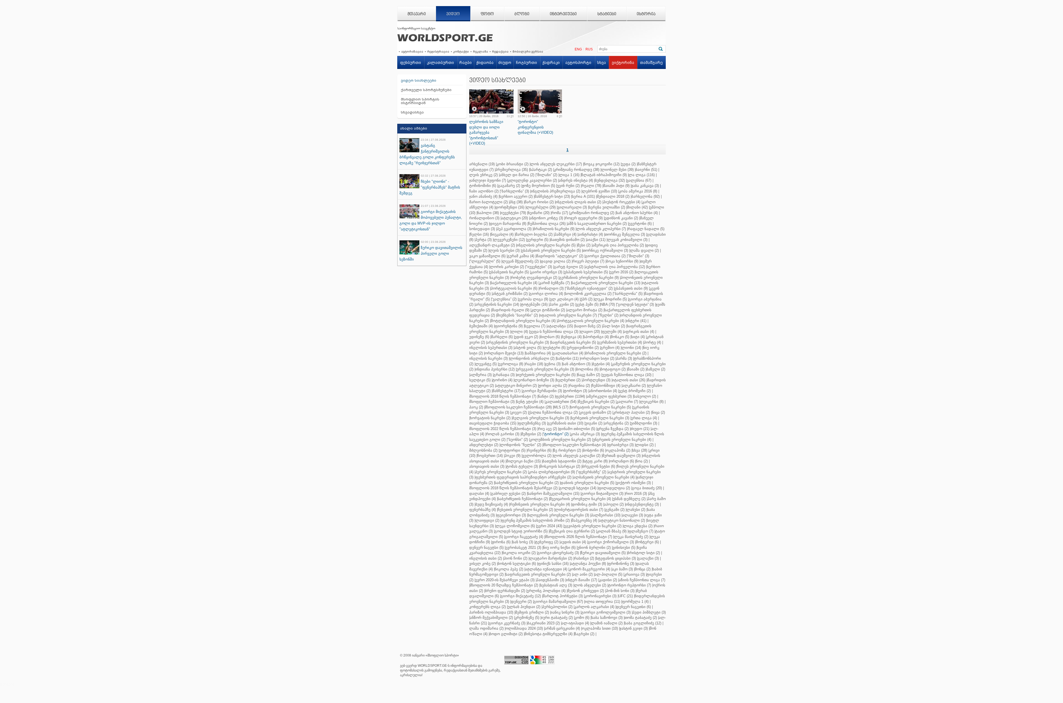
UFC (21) (625, 596)
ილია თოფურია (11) (602, 601)
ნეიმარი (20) (538, 213)
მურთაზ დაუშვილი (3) (621, 456)
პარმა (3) (624, 358)
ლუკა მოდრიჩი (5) (610, 299)
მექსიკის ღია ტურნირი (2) (572, 531)
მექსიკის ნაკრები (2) (596, 402)
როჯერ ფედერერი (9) (584, 218)
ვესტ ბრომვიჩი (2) (635, 391)
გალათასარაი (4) (568, 353)
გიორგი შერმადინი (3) (542, 391)
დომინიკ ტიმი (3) (587, 504)
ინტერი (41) (636, 321)
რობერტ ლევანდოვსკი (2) (534, 277)
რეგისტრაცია (438, 51)
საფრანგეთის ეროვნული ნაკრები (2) (538, 574)
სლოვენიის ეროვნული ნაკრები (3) (558, 515)
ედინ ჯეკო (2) (526, 337)
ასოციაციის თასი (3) (486, 466)
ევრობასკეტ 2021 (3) (523, 547)
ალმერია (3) (481, 375)
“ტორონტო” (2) (556, 434)
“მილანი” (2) (546, 175)
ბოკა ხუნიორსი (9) (622, 261)
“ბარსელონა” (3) (514, 191)
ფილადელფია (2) (614, 488)
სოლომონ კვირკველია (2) (588, 294)
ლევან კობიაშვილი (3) (627, 240)
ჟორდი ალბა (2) (553, 385)
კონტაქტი (461, 51)
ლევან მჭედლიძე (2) (520, 261)
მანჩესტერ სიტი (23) (552, 196)
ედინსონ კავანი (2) (621, 218)
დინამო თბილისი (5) (577, 429)
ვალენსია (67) (639, 180)
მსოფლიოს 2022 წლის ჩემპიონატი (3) (502, 429)
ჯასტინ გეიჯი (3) (634, 628)
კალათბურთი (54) (560, 402)
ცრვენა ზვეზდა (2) (613, 429)
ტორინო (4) (502, 380)
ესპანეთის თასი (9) (631, 288)
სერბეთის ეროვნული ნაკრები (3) (600, 418)
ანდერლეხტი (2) (483, 445)
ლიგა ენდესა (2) (637, 526)
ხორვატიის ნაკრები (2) (490, 418)
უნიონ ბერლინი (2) (594, 547)
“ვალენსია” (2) (504, 299)
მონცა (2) (643, 569)
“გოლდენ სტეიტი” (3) (635, 304)
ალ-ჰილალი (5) (608, 574)
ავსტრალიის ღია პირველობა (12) (615, 267)
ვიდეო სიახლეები (418, 80)
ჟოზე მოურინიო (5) (538, 186)
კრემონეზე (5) (527, 618)
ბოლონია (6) (587, 369)
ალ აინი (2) (583, 574)
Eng (578, 49)
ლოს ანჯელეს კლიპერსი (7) (601, 229)
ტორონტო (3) (575, 391)
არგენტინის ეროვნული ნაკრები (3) (518, 342)
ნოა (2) (642, 461)
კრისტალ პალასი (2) (631, 412)
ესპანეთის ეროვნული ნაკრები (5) (551, 250)
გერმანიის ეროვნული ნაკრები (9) (589, 277)
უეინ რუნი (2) (568, 186)
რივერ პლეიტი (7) (588, 261)
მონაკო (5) (620, 337)
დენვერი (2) (521, 601)
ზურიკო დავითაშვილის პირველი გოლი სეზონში (430, 253)
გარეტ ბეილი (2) (568, 267)
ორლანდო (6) (622, 461)
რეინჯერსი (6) (539, 450)
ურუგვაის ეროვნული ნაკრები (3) (545, 369)
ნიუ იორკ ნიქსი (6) (559, 547)
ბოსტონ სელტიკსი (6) (517, 564)
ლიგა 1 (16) (569, 175)
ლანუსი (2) (635, 510)
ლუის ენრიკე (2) (483, 175)
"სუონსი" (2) (517, 439)
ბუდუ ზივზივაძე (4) (491, 504)
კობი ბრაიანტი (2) (512, 164)
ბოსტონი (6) (593, 450)
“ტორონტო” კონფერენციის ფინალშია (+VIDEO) (535, 127)
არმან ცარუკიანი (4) (562, 628)
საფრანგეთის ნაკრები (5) (573, 342)
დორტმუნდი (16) (509, 207)
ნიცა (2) (658, 412)
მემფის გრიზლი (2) (532, 612)
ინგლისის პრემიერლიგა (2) (555, 191)
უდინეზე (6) (479, 337)
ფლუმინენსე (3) (532, 423)
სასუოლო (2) (645, 396)
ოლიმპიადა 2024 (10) (524, 628)
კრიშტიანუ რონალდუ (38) (576, 170)
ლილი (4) (519, 331)
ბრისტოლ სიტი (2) (644, 553)
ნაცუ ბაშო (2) (588, 375)
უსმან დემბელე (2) (629, 499)
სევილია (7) (535, 326)
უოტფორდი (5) (512, 450)
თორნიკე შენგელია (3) (625, 234)
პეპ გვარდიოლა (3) (514, 229)
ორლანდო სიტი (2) (597, 358)
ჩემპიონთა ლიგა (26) (547, 224)
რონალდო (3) (551, 288)
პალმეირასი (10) (605, 515)
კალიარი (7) (627, 402)
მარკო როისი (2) (539, 202)
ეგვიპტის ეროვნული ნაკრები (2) (592, 526)
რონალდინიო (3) (484, 218)
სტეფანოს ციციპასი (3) (616, 558)
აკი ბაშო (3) (622, 569)
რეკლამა (480, 51)
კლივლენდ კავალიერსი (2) (532, 180)
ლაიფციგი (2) (487, 520)
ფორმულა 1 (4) (635, 601)
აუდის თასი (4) (573, 542)
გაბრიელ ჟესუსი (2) (508, 493)
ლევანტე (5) (486, 364)
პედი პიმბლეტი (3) (649, 612)
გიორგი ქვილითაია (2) (605, 256)
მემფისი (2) (531, 434)
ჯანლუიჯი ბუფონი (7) (487, 180)
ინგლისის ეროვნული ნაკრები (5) (546, 245)
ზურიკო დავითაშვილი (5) (603, 553)
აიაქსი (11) (596, 240)
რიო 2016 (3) (636, 493)
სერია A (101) (583, 196)
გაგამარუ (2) (509, 186)
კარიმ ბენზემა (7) (554, 283)
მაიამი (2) (636, 369)
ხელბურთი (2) (568, 380)
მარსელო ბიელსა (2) (534, 234)
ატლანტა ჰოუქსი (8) (588, 564)
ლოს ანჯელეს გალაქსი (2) (576, 456)
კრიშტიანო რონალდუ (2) (592, 213)
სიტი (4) (638, 337)
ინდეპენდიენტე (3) (642, 504)
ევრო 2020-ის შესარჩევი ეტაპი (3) (505, 580)
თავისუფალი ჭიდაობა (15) (492, 423)
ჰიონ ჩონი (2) (515, 558)
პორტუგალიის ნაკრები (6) (514, 288)
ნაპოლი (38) (488, 213)
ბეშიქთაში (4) (481, 326)
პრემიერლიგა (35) (512, 170)
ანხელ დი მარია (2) (517, 175)
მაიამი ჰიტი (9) (616, 186)
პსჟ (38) (516, 202)
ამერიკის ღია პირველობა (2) (618, 245)
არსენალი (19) (482, 164)
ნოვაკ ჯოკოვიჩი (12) (602, 164)
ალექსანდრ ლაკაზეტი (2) (492, 245)
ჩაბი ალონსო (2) (484, 191)
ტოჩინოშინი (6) (482, 186)
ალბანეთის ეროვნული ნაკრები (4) (603, 477)
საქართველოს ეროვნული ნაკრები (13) (606, 283)
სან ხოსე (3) (522, 542)
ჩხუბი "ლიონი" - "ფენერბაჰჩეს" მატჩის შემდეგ (429, 187)
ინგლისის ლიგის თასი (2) (578, 202)
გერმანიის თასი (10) (565, 423)
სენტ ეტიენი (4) (530, 402)
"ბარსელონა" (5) (628, 294)
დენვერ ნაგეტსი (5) (486, 547)
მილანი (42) (637, 207)
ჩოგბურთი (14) (490, 456)
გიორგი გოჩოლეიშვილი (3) (606, 612)
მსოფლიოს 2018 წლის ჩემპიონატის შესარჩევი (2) (513, 488)
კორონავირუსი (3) (600, 596)
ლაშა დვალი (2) (644, 250)
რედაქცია (500, 51)
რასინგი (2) (584, 558)
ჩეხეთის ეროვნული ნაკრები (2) (525, 510)
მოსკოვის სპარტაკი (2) (560, 466)
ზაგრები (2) (584, 634)
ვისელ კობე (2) (482, 564)
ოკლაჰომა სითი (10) (600, 628)
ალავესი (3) (632, 515)
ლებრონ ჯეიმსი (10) (599, 191)
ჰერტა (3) (483, 240)
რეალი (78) (591, 186)
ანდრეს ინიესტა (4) (576, 180)
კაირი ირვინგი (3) (546, 272)
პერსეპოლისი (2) (557, 607)
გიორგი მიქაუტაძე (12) (521, 596)
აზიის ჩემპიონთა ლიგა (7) (642, 580)
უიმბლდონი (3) (644, 423)
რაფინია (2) (579, 385)
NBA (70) (607, 304)
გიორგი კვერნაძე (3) (507, 623)
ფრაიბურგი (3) (621, 445)
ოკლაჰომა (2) (618, 450)
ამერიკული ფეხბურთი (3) (609, 396)
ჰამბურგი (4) (565, 234)
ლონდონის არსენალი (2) (532, 358)
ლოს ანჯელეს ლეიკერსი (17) (556, 164)
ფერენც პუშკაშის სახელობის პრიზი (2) (535, 520)
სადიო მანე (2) (588, 326)
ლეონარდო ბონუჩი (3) (534, 380)
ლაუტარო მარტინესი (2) (550, 558)
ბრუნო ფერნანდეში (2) (505, 591)
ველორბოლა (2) (536, 456)
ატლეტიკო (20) (514, 218)
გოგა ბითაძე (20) (647, 488)
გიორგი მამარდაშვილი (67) (558, 601)
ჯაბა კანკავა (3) (645, 186)
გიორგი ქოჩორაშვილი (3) (611, 542)
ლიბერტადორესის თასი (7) (579, 510)
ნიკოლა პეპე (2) (509, 569)
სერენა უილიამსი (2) (607, 207)
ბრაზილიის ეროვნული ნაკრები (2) (615, 353)
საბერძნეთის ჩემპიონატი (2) (523, 499)
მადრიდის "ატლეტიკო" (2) (559, 256)
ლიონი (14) (631, 348)
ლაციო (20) (590, 331)
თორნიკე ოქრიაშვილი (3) (605, 250)
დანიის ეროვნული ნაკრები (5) (587, 483)
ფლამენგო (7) (640, 531)
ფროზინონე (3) (621, 564)
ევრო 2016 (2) (621, 272)
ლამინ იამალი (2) (607, 623)
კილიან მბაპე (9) (611, 531)
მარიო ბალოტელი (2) (488, 202)
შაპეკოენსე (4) (584, 520)
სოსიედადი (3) (482, 229)
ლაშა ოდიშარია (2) (486, 628)
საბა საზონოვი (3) (607, 618)
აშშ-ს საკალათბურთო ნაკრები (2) (597, 224)
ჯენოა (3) (553, 364)
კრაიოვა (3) (634, 574)
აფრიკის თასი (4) (639, 331)
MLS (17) (561, 407)
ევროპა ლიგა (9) (533, 299)
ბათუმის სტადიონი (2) (562, 461)
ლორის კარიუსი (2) (507, 267)
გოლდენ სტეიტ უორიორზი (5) (521, 531)
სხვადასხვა (412, 112)
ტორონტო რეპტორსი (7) (629, 585)
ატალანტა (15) (560, 326)
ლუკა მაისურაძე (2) (631, 537)
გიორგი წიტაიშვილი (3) (602, 493)
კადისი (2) (608, 580)
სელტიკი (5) (480, 380)
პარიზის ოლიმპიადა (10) (491, 612)
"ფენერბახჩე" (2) (591, 472)
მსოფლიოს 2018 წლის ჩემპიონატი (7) (502, 396)
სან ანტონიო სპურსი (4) (637, 213)
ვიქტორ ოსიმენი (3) (633, 483)
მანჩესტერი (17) (506, 391)
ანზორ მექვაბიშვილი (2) (491, 618)
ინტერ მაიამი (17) (581, 580)
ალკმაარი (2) (634, 385)
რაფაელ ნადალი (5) (646, 229)
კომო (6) (582, 618)
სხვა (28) (639, 450)
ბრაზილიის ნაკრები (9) (553, 229)
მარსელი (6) (502, 337)
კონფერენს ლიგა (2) (487, 607)
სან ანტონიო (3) (576, 364)
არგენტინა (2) (616, 423)
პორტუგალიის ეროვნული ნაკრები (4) (591, 321)
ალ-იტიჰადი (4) (575, 623)
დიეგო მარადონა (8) (508, 224)
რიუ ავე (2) (547, 429)
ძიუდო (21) (640, 429)
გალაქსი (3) (648, 558)
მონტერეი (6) (647, 542)
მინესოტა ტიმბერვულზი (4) (548, 634)
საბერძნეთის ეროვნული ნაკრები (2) (527, 483)
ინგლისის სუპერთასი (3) (490, 348)
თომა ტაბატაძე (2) (641, 618)
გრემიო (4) (610, 348)
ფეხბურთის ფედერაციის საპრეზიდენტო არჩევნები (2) (523, 477)
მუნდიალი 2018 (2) (613, 196)
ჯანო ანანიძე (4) (483, 196)
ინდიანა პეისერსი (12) (495, 369)
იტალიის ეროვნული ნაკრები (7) (568, 315)
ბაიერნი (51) (646, 170)
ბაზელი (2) (655, 369)
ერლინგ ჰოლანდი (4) (546, 591)
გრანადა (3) (504, 375)
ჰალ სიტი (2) (614, 326)
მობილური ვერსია (527, 51)
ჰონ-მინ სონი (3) (620, 591)
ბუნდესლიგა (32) (610, 180)
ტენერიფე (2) (546, 542)
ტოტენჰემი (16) (534, 304)
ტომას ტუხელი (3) (522, 466)
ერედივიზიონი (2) (583, 348)
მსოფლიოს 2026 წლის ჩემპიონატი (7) (578, 537)
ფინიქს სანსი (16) (553, 564)
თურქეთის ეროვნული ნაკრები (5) (546, 375)
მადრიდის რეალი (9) (510, 310)
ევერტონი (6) (640, 224)
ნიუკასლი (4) (502, 234)
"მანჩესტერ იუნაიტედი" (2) (589, 288)
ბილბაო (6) (550, 337)
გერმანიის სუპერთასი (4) (620, 342)
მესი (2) (583, 245)
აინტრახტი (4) (590, 234)
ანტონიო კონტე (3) (546, 218)
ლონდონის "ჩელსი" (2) (520, 445)
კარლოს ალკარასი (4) (594, 607)
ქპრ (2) (586, 299)
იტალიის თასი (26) (628, 380)
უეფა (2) (628, 164)
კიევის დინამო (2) (595, 412)
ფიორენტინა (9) (509, 326)
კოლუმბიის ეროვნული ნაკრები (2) (560, 439)
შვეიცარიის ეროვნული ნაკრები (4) (580, 499)
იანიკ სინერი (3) (565, 612)
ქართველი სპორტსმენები (426, 90)
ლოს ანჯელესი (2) (590, 585)
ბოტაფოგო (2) (613, 369)
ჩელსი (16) (479, 234)
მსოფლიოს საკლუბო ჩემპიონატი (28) (518, 407)
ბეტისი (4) (601, 364)
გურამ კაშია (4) (520, 256)
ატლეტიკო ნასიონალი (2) (622, 520)
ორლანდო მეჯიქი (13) (504, 353)
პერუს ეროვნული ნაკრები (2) (501, 472)
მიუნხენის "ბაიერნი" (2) (517, 315)
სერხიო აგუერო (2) (516, 196)
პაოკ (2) (476, 407)
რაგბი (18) (534, 364)
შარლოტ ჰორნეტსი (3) (563, 596)
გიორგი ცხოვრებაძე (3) (558, 553)
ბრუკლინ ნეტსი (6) (598, 466)
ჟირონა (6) (501, 542)
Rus (589, 49)
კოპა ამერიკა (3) (585, 434)
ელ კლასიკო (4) (564, 299)
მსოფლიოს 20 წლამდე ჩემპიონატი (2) (504, 585)
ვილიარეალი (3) (572, 207)
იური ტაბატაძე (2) (557, 618)
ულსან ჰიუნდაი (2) (524, 607)
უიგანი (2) (593, 423)
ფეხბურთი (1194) (570, 396)
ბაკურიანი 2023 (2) (543, 623)
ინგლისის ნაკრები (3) (488, 358)
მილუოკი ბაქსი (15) (523, 461)
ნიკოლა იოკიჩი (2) (519, 553)
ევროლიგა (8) (511, 364)
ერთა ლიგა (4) (644, 418)
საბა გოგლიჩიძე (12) (643, 623)
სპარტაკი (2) (541, 170)
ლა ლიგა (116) (642, 175)
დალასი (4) (479, 493)
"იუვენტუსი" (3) (539, 267)
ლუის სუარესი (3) (504, 250)
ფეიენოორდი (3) (511, 515)
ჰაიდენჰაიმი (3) (550, 580)
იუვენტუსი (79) (513, 213)
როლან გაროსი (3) (502, 434)
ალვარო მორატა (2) (584, 310)
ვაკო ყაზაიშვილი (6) (487, 256)
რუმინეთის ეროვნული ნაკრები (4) (540, 504)
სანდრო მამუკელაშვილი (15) (553, 493)
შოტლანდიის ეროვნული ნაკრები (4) (523, 321)
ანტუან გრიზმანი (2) (510, 294)
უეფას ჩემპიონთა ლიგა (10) (626, 375)
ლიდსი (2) (645, 445)
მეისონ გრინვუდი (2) (585, 591)
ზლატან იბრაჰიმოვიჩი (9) (604, 175)
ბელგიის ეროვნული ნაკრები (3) (540, 418)
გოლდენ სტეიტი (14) (577, 488)
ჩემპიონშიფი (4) (606, 385)
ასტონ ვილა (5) (527, 348)
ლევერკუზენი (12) (509, 240)
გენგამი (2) (615, 510)
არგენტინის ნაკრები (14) (497, 304)
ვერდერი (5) (537, 240)
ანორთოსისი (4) (603, 391)
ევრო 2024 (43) (549, 526)
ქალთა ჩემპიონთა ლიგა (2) (553, 412)
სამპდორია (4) (538, 353)
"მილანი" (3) (638, 256)
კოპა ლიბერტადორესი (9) (552, 472)
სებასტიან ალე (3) (556, 585)
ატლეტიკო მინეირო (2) (516, 385)
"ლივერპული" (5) (485, 261)
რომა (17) (559, 213)
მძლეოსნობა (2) (483, 450)
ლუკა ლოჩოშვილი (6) (515, 526)
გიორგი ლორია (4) (546, 294)
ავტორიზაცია (412, 51)
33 (508, 116)
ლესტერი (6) (554, 348)
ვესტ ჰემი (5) (587, 304)
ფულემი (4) (612, 331)
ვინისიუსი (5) (624, 547)
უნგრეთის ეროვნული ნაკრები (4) (622, 439)
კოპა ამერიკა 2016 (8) (638, 191)
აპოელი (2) (614, 504)
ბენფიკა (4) (572, 337)
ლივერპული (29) (541, 207)
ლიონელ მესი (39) (617, 170)
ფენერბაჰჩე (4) (482, 510)
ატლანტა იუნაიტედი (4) (546, 569)
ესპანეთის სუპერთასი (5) (586, 272)
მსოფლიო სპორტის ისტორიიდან (420, 101)
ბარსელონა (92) (645, 196)
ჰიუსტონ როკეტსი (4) (621, 202)
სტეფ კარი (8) (595, 461)
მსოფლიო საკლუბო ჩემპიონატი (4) (574, 445)
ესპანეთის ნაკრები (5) (509, 272)
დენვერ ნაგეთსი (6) (633, 607)
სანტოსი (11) (567, 358)
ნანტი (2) (546, 396)
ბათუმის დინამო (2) (567, 240)
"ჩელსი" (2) (608, 315)
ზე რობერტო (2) (567, 450)
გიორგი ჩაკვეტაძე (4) (524, 537)
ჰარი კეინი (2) (561, 304)
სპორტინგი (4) (596, 337)
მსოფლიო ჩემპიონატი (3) (492, 402)
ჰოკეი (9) (512, 456)
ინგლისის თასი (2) (485, 558)
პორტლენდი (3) (596, 380)
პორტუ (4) (652, 342)
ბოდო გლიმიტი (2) (506, 634)
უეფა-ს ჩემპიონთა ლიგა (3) (554, 331)
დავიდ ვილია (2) (556, 261)
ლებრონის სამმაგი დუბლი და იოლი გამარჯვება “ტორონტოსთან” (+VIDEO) (486, 132)
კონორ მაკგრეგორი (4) (589, 569)
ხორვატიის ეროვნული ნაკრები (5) (600, 407)
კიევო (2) (519, 412)
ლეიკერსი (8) (652, 402)
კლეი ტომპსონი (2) (548, 310)
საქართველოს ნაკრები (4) (514, 283)
